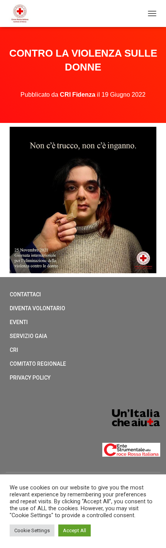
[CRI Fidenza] (23, 13)
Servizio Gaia (28, 336)
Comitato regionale (38, 364)
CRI (14, 350)
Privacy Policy (30, 378)
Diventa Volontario (37, 308)
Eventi (19, 322)
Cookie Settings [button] (32, 530)
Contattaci (25, 294)
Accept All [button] (74, 530)
